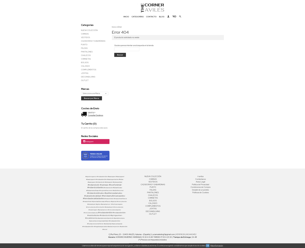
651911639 (180, 234)
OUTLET (85, 80)
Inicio (126, 17)
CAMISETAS (86, 59)
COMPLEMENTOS (88, 69)
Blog (161, 17)
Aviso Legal (200, 182)
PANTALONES (87, 52)
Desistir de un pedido (200, 190)
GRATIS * (91, 113)
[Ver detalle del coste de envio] (84, 114)
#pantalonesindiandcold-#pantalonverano (111, 218)
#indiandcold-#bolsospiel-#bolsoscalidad (109, 182)
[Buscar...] (180, 17)
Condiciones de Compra (200, 187)
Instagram (90, 142)
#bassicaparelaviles (112, 179)
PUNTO (84, 44)
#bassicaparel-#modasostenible (96, 179)
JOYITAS (84, 73)
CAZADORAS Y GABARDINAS (93, 41)
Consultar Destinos (95, 115)
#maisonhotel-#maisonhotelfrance (115, 199)
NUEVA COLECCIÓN (89, 30)
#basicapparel (120, 176)
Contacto (151, 17)
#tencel (104, 229)
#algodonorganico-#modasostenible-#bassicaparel (100, 176)
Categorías (138, 17)
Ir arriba (200, 176)
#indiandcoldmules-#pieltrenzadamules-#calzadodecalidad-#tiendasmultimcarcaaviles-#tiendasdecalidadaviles (104, 196)
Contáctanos (200, 179)
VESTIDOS (85, 37)
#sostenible (123, 226)
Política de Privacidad (200, 184)
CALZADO (85, 66)
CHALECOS (86, 55)
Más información (216, 245)
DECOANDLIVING (88, 77)
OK (207, 245)
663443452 (191, 234)
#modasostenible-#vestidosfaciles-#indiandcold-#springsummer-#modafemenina (105, 215)
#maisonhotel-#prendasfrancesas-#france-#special (100, 201)
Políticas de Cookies (200, 192)
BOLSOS (85, 62)
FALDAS (84, 48)
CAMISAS (85, 34)
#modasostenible (105, 212)
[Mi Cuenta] (168, 17)
